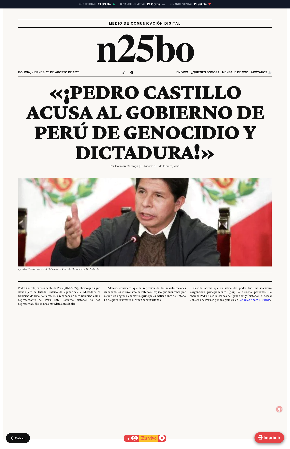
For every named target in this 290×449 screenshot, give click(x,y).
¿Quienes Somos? (205, 72)
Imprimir (271, 437)
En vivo (182, 72)
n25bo (145, 46)
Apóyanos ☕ (261, 72)
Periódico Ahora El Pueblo (254, 299)
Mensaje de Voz (235, 72)
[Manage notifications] (279, 409)
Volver (19, 438)
